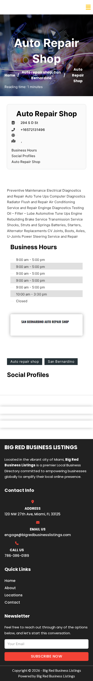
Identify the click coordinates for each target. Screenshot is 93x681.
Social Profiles (23, 156)
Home (10, 75)
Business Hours (24, 150)
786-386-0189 (17, 555)
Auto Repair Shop (26, 162)
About (10, 587)
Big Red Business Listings (33, 7)
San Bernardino (61, 361)
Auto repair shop (37, 72)
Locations (14, 595)
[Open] (88, 7)
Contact (12, 602)
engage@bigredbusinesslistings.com (38, 534)
